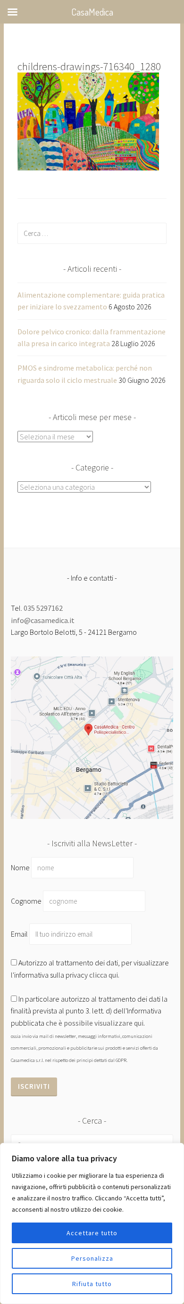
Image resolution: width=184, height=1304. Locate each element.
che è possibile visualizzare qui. (95, 1023)
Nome (20, 867)
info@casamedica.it (43, 620)
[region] (92, 1223)
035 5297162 (43, 608)
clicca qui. (104, 975)
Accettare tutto (92, 1233)
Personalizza (92, 1258)
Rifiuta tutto (92, 1284)
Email (20, 934)
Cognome (26, 901)
